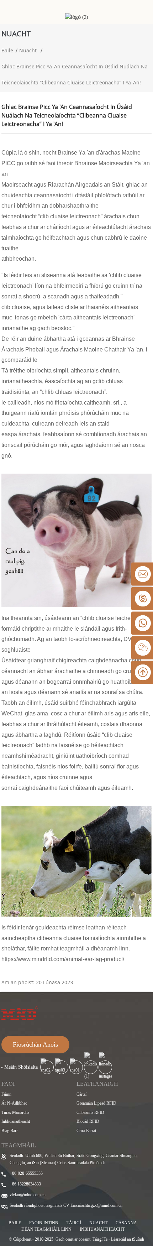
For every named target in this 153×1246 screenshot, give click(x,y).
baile (15, 1222)
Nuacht (28, 50)
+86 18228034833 (25, 1184)
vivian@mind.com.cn (28, 1194)
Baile (7, 50)
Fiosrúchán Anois (35, 1044)
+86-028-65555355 (26, 1173)
